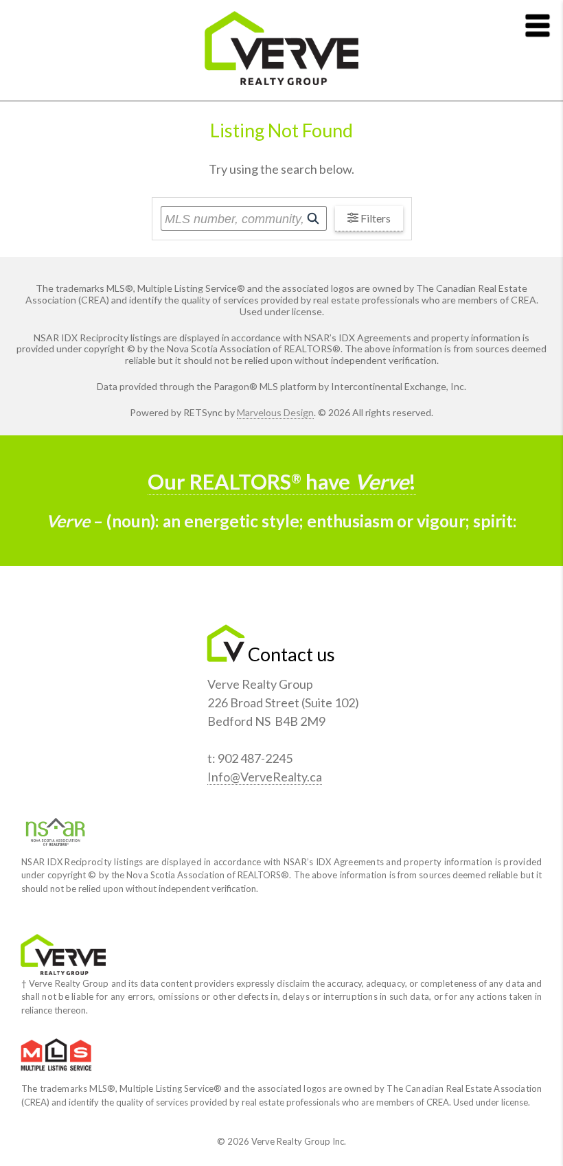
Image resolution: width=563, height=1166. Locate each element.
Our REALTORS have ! (282, 481)
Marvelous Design (275, 412)
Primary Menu (537, 25)
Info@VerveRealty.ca (264, 776)
